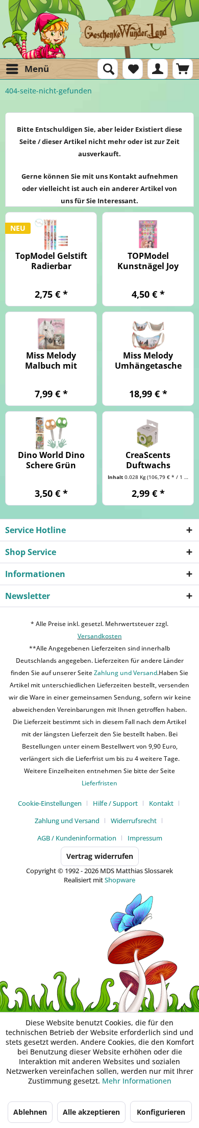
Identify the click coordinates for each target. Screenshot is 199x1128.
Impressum (145, 838)
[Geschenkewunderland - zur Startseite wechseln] (99, 35)
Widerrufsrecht (134, 820)
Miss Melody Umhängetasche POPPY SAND (148, 360)
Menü (36, 69)
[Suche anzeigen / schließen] (107, 69)
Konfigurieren (161, 1112)
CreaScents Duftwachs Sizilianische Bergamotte (148, 460)
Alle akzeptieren (91, 1112)
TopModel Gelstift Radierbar (51, 261)
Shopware (120, 879)
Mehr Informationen (136, 1081)
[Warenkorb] (182, 69)
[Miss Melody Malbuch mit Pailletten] (51, 333)
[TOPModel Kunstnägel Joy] (148, 234)
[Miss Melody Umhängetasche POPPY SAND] (148, 333)
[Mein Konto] (157, 69)
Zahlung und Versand (124, 672)
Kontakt (161, 803)
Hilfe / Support (115, 803)
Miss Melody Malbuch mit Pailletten (51, 360)
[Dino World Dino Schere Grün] (51, 433)
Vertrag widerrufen (99, 856)
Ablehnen (30, 1112)
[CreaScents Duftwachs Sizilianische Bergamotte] (148, 433)
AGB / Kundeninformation (76, 838)
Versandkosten (100, 636)
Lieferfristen (99, 783)
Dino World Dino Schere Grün (51, 460)
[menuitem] (27, 69)
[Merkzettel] (132, 69)
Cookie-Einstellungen (50, 803)
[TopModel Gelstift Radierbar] (51, 234)
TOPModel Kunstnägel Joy (148, 261)
